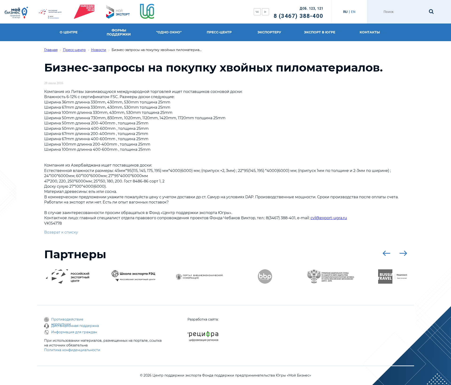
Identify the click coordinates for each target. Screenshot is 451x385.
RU (345, 12)
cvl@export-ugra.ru (329, 218)
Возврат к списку (61, 232)
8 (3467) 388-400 (298, 16)
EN (353, 12)
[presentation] (386, 253)
